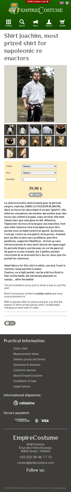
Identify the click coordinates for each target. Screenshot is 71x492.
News (35, 26)
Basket (62, 26)
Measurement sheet (26, 354)
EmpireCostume (40, 488)
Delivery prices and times (29, 359)
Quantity (10, 179)
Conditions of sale (24, 381)
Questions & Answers (26, 364)
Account (49, 26)
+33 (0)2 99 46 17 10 (35, 457)
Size (8, 172)
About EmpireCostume (27, 375)
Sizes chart (20, 348)
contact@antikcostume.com (35, 463)
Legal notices (21, 386)
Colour (9, 166)
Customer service (24, 370)
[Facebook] (35, 478)
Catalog (8, 26)
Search (22, 26)
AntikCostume (24, 488)
